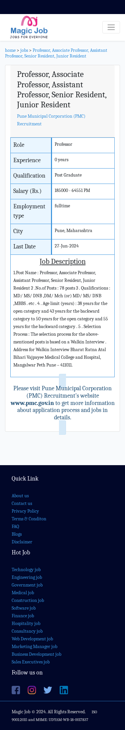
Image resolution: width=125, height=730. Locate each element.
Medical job (23, 593)
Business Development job (36, 654)
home (10, 50)
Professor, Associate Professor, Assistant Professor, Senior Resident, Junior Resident (56, 53)
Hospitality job (26, 623)
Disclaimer (22, 542)
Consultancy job (27, 631)
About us (20, 496)
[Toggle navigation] (111, 27)
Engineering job (27, 577)
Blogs (17, 534)
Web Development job (32, 639)
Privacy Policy (25, 511)
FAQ (15, 526)
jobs (24, 50)
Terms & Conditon (29, 519)
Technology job (26, 569)
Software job (24, 608)
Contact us (22, 503)
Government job (27, 585)
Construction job (28, 600)
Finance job (23, 616)
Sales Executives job (31, 662)
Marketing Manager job (34, 646)
